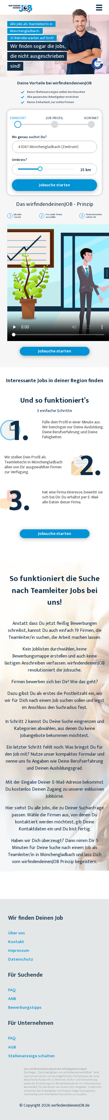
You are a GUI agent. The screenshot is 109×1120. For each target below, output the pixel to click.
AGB (12, 1047)
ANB (12, 998)
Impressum (18, 950)
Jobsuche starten (54, 185)
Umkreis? (19, 160)
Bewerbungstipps (25, 1007)
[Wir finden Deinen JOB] (20, 7)
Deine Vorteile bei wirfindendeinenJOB (54, 83)
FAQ (12, 990)
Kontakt (16, 941)
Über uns (16, 933)
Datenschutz (20, 959)
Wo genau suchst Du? (29, 137)
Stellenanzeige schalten (31, 1056)
